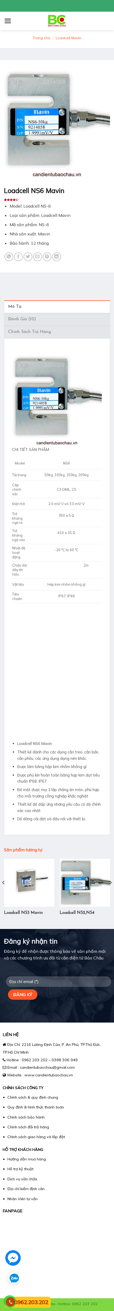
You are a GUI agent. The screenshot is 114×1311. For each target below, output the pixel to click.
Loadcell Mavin (68, 38)
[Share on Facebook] (18, 256)
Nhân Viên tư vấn (22, 1198)
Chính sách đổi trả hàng (28, 1127)
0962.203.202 (31, 1302)
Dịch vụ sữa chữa (22, 1179)
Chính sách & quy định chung (32, 1097)
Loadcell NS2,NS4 (77, 913)
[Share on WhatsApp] (9, 256)
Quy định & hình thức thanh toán (35, 1107)
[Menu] (8, 21)
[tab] (57, 306)
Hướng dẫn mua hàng (26, 1159)
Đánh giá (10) (22, 319)
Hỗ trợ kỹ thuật (20, 1169)
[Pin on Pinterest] (47, 256)
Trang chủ (41, 38)
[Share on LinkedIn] (56, 256)
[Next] (110, 893)
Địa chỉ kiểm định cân (26, 1188)
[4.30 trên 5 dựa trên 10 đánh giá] (57, 199)
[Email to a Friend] (37, 256)
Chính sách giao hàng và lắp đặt (36, 1136)
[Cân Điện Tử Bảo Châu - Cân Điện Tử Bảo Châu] (57, 21)
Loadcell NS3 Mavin (23, 913)
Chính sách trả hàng (29, 332)
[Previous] (3, 893)
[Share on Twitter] (28, 256)
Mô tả (14, 307)
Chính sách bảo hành (26, 1117)
